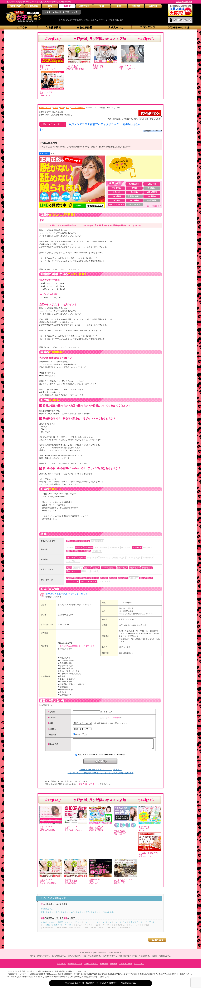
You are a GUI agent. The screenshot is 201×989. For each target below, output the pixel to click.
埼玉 (76, 12)
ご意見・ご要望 (125, 964)
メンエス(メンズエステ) (52, 925)
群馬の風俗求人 (115, 952)
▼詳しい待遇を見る (153, 206)
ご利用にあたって (91, 964)
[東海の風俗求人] (101, 6)
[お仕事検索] (53, 27)
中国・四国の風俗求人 (142, 956)
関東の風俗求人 (74, 956)
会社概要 (113, 964)
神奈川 (58, 12)
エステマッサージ (126, 603)
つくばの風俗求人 (108, 912)
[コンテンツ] (147, 27)
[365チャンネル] (179, 27)
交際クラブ (133, 922)
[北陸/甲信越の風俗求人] (84, 6)
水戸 (52, 153)
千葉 (67, 12)
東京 (48, 12)
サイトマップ (139, 964)
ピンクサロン (106, 922)
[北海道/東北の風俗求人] (32, 6)
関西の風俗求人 (125, 956)
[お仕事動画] (84, 27)
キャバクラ (68, 925)
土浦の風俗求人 (47, 912)
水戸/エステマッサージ (53, 124)
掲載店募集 (61, 964)
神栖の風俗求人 (77, 912)
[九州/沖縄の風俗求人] (153, 6)
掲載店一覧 (104, 964)
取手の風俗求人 (92, 912)
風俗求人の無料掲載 (184, 2)
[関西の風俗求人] (119, 6)
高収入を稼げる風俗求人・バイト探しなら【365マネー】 (97, 983)
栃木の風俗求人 (100, 952)
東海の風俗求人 (110, 956)
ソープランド (76, 922)
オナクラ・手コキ (147, 922)
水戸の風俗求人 (62, 912)
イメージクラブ (120, 922)
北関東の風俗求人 (59, 956)
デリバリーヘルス (48, 922)
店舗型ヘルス (62, 922)
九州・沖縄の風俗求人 (162, 956)
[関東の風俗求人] (50, 6)
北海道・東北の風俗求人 (40, 956)
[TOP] (22, 27)
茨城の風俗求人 (47, 909)
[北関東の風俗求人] (67, 6)
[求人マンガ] (116, 27)
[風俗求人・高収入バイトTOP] (15, 6)
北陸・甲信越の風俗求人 (92, 956)
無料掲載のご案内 (75, 964)
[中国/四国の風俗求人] (136, 6)
